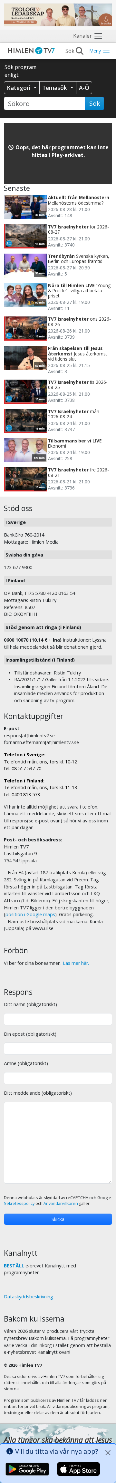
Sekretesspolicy (19, 1203)
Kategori (19, 88)
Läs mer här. (76, 963)
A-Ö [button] (84, 88)
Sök (94, 103)
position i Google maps (30, 914)
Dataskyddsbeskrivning (28, 1297)
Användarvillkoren (61, 1203)
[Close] (108, 1453)
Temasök (55, 88)
